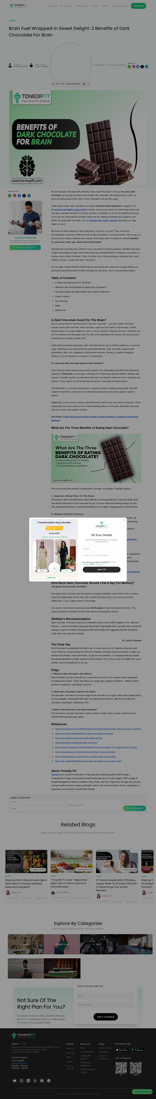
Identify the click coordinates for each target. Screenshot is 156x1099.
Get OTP (102, 569)
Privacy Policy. (98, 564)
